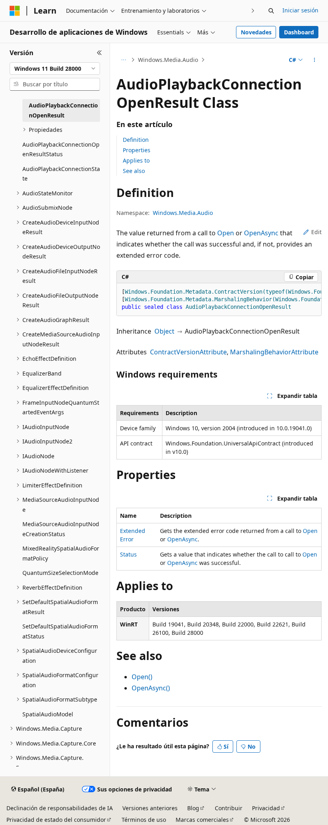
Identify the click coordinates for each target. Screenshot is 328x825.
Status (128, 554)
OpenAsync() (151, 688)
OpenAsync (261, 233)
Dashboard (299, 32)
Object (164, 331)
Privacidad (266, 808)
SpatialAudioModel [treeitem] (47, 714)
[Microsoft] (15, 11)
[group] (219, 299)
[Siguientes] (253, 10)
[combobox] (55, 68)
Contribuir (228, 808)
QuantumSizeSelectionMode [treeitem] (60, 573)
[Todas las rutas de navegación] (123, 60)
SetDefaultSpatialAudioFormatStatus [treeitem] (60, 631)
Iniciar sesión (300, 10)
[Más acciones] (315, 60)
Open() (142, 676)
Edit (316, 232)
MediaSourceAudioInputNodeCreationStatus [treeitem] (60, 529)
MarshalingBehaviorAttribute (274, 352)
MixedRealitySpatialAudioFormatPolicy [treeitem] (60, 553)
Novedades (256, 32)
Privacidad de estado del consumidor (56, 819)
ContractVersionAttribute (188, 352)
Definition (136, 139)
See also (134, 171)
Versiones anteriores (150, 808)
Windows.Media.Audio (168, 60)
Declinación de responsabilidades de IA (59, 808)
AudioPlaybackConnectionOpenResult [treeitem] (63, 110)
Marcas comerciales (202, 819)
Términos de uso (144, 819)
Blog (193, 808)
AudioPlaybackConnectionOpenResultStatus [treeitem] (61, 149)
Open (225, 233)
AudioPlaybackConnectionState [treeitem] (61, 174)
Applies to (136, 160)
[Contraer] (99, 52)
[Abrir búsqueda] (271, 11)
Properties (136, 150)
